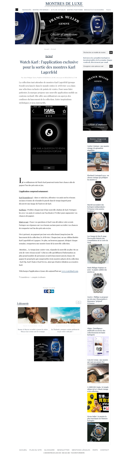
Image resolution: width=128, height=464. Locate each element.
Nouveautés (26, 10)
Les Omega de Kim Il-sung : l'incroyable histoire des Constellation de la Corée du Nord (97, 239)
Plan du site (35, 450)
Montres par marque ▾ (41, 10)
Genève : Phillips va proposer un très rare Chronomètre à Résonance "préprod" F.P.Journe (97, 300)
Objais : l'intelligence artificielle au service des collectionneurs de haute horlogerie (96, 331)
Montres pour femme (75, 10)
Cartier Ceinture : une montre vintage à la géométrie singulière (98, 148)
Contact (104, 450)
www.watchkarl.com (70, 271)
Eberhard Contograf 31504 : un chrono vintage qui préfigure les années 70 (98, 177)
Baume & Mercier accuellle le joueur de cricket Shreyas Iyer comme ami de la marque (33, 330)
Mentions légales (81, 450)
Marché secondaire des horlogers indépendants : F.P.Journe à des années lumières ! (96, 208)
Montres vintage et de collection (98, 140)
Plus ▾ (108, 10)
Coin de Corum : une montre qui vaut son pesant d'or (97, 361)
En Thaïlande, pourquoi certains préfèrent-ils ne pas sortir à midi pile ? (65, 330)
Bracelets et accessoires (94, 10)
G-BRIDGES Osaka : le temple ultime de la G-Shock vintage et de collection (98, 389)
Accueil (46, 49)
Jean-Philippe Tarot (30, 77)
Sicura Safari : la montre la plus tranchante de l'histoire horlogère (97, 418)
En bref (53, 49)
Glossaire (49, 450)
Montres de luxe (64, 3)
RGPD (95, 450)
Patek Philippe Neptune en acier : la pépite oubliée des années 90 (97, 270)
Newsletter (63, 450)
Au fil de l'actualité (58, 10)
